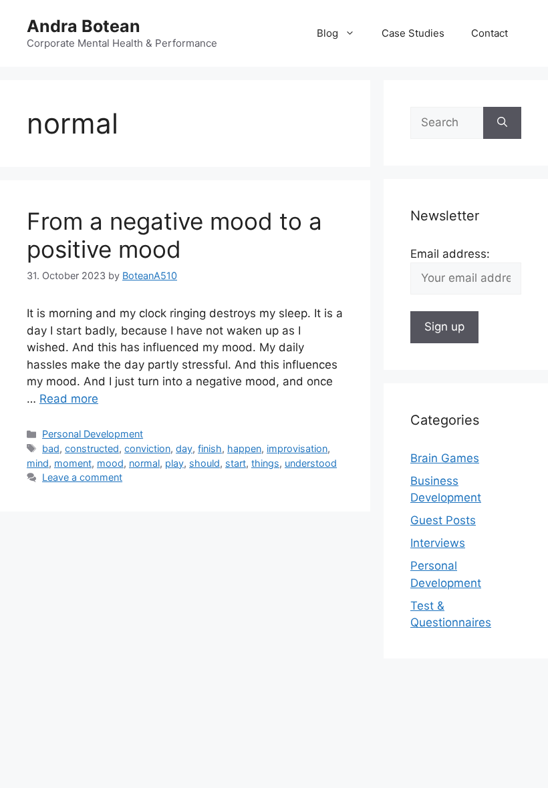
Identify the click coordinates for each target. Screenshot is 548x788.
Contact (489, 33)
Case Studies (413, 33)
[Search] (502, 123)
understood (311, 463)
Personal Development (92, 433)
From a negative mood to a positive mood (174, 235)
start (235, 463)
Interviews (437, 543)
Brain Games (444, 458)
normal (144, 463)
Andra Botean (83, 26)
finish (210, 448)
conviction (147, 448)
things (265, 463)
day (184, 448)
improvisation (297, 448)
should (204, 463)
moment (73, 463)
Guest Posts (443, 520)
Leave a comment (82, 477)
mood (110, 463)
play (174, 463)
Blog (327, 33)
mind (38, 463)
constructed (92, 448)
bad (50, 448)
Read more (68, 398)
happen (244, 448)
